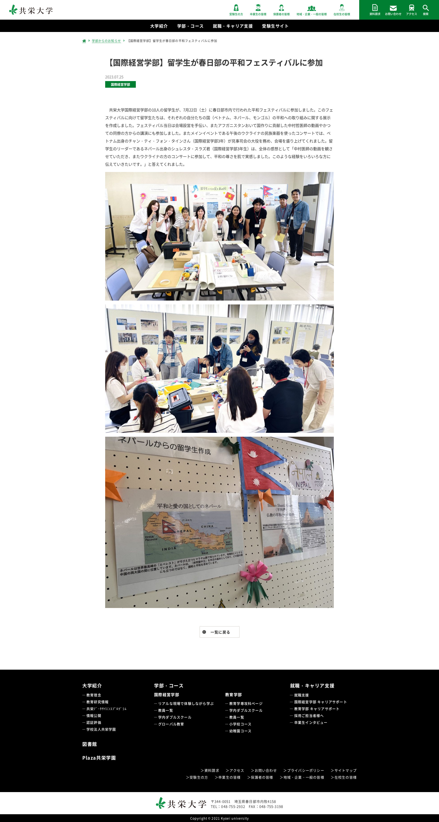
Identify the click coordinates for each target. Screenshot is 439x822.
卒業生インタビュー (311, 722)
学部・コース (169, 685)
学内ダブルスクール (175, 717)
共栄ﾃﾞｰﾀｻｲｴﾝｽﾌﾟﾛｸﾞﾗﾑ (106, 708)
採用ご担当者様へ (309, 715)
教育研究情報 (97, 701)
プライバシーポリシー (305, 770)
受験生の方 (199, 777)
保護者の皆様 (262, 777)
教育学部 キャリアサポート (317, 708)
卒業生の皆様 (229, 777)
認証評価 (93, 722)
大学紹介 (92, 685)
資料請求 (211, 770)
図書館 (89, 744)
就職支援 (301, 694)
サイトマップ (346, 770)
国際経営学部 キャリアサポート (320, 701)
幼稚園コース (240, 730)
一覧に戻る (220, 632)
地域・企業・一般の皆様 (304, 777)
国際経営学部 (120, 84)
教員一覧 (165, 710)
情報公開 (93, 715)
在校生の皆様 (346, 777)
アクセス (237, 770)
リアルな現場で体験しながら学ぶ (186, 703)
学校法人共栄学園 (101, 729)
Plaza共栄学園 (99, 757)
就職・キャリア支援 (312, 685)
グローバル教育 (171, 724)
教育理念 (93, 694)
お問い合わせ (266, 770)
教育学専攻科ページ (246, 703)
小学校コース (240, 724)
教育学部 (233, 694)
